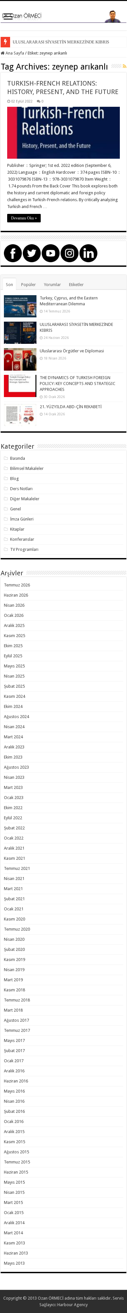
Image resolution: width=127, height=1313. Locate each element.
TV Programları (24, 549)
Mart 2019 (13, 979)
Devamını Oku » (24, 218)
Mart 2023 (13, 787)
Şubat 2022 (14, 827)
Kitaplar (17, 529)
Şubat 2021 (14, 898)
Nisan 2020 (14, 939)
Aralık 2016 (14, 1070)
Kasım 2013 (14, 1243)
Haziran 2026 (16, 595)
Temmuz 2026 (17, 585)
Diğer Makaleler (24, 498)
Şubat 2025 (14, 686)
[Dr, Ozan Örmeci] (63, 16)
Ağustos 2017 (16, 1020)
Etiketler (76, 284)
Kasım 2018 (14, 989)
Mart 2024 (13, 736)
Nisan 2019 (14, 969)
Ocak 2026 (13, 615)
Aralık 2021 (14, 848)
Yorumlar (52, 284)
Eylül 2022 (13, 817)
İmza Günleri (22, 519)
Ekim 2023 (13, 757)
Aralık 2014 (14, 1222)
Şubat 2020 (14, 949)
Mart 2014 (13, 1232)
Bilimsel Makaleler (27, 468)
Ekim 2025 (13, 645)
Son (9, 284)
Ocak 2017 (13, 1060)
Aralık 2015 (14, 1131)
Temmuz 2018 (17, 1000)
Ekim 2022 (13, 807)
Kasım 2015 (14, 1141)
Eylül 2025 (13, 655)
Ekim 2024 (13, 706)
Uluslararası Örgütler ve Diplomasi (72, 350)
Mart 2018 (13, 1010)
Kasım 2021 (14, 858)
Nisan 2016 (14, 1101)
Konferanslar (22, 539)
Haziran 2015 (16, 1172)
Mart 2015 (13, 1202)
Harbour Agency (72, 1304)
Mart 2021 (13, 888)
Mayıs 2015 (14, 1182)
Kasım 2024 (14, 696)
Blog (14, 478)
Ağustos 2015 (16, 1151)
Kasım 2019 (14, 959)
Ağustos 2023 (16, 767)
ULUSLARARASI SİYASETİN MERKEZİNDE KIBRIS (61, 42)
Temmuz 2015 (17, 1162)
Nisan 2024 (14, 726)
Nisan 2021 (14, 878)
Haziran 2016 (16, 1081)
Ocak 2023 (13, 797)
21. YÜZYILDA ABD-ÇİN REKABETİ (71, 406)
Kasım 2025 (14, 635)
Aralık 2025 (14, 625)
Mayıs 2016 (14, 1091)
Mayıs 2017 (14, 1040)
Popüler (28, 284)
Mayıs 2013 (14, 1263)
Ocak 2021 (13, 908)
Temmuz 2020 (17, 929)
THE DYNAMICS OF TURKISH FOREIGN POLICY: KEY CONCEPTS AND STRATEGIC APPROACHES (77, 383)
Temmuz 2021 (17, 868)
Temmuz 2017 (17, 1030)
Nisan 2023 (14, 777)
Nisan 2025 (14, 676)
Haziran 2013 (16, 1253)
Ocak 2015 (13, 1212)
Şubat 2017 (14, 1050)
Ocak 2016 (13, 1121)
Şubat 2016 (14, 1111)
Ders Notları (21, 488)
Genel (15, 508)
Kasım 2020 (14, 919)
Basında (17, 458)
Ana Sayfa (14, 53)
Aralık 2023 (14, 747)
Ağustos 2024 (16, 716)
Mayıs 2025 (14, 666)
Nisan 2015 (14, 1192)
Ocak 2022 (13, 838)
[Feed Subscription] (124, 66)
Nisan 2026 (14, 605)
